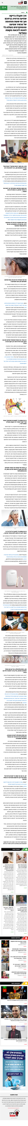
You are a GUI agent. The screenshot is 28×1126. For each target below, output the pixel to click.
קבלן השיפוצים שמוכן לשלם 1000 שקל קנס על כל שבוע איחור (19, 972)
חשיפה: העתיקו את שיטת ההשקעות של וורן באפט (17, 1000)
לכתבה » (24, 946)
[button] (25, 2)
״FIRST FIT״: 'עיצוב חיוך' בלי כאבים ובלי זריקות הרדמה (19, 965)
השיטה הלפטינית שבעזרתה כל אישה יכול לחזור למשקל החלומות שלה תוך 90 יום (22, 909)
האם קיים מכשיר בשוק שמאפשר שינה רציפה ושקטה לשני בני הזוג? (18, 949)
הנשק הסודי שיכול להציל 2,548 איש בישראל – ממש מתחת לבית (18, 957)
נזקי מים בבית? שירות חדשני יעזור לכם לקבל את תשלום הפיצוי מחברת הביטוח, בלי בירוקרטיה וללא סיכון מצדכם (8, 867)
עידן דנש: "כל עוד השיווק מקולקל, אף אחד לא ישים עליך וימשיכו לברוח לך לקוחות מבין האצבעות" (15, 1019)
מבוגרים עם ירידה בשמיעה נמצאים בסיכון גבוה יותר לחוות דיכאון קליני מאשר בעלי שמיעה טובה (16, 305)
